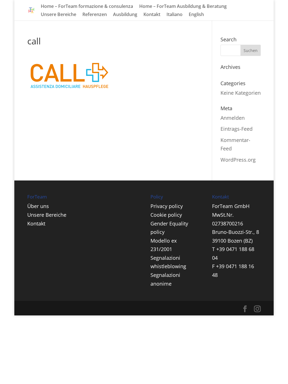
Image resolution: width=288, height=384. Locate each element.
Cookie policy (166, 214)
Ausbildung (125, 14)
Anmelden (232, 117)
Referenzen (94, 14)
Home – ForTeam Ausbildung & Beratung (183, 6)
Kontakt (151, 14)
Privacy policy (166, 206)
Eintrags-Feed (236, 128)
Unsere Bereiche (58, 14)
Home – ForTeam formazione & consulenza (87, 6)
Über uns (38, 206)
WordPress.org (238, 159)
